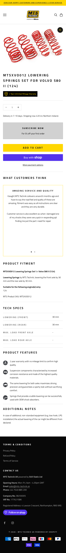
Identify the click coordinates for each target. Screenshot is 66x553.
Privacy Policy (9, 450)
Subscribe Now (33, 128)
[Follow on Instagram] (12, 522)
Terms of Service (10, 460)
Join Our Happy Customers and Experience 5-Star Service (33, 3)
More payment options (33, 164)
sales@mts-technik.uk (19, 486)
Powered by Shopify (46, 532)
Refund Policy (9, 455)
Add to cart (33, 148)
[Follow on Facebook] (4, 522)
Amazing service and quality (33, 190)
